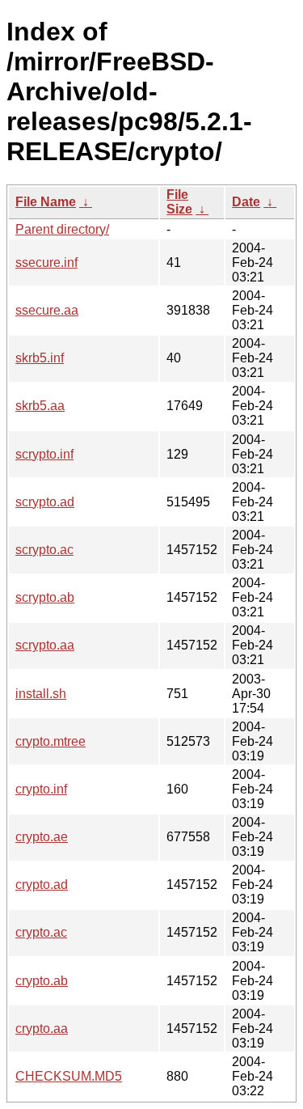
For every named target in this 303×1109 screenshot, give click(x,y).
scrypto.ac (44, 550)
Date (246, 202)
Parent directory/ (62, 229)
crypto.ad (41, 884)
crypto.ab (41, 981)
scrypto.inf (44, 454)
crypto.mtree (50, 741)
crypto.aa (41, 1028)
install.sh (40, 694)
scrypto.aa (44, 645)
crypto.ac (41, 932)
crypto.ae (41, 837)
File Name (45, 202)
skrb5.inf (39, 358)
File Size (179, 202)
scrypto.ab (44, 597)
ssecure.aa (46, 310)
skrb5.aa (40, 406)
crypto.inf (41, 789)
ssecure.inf (46, 262)
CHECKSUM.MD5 (68, 1076)
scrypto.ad (44, 502)
